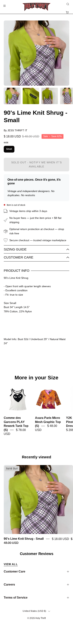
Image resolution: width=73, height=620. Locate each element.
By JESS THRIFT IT (15, 130)
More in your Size (36, 377)
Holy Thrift (40, 618)
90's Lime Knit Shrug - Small (24, 538)
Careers (9, 584)
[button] (67, 4)
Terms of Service (16, 597)
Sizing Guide (15, 249)
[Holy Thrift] (36, 7)
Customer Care (18, 257)
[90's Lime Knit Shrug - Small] (12, 96)
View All (11, 564)
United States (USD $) (34, 611)
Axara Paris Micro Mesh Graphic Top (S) (48, 422)
